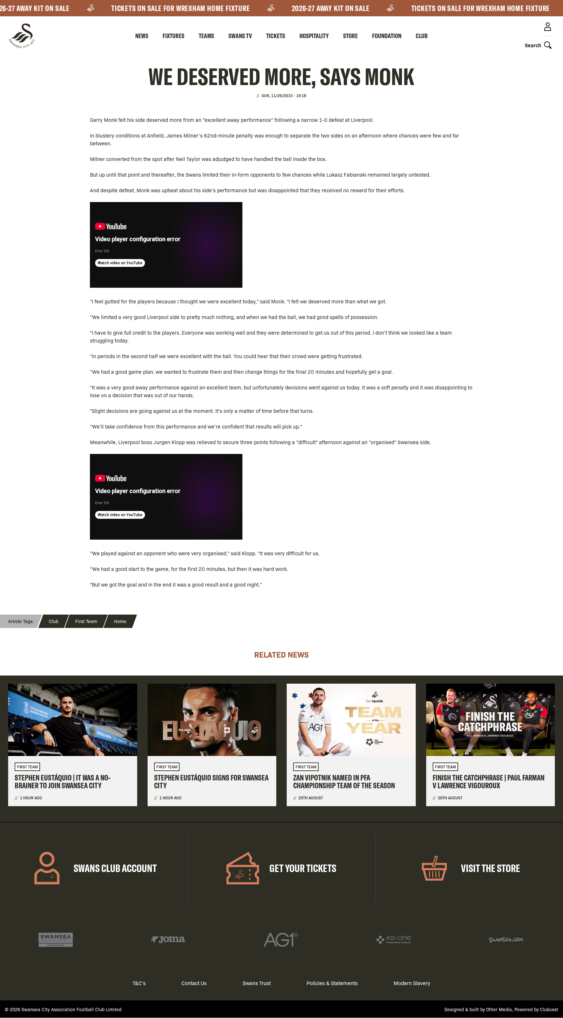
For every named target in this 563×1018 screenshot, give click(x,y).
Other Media (499, 1009)
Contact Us (194, 983)
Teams (206, 36)
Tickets (275, 36)
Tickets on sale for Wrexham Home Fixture (170, 8)
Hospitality (314, 36)
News (141, 36)
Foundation (386, 36)
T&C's (139, 983)
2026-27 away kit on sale (320, 8)
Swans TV (240, 36)
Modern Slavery (412, 983)
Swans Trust (257, 983)
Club (422, 36)
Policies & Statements (332, 983)
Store (350, 36)
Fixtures (173, 36)
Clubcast (549, 1009)
